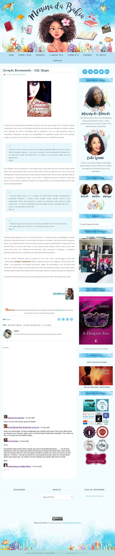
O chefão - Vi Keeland (96, 237)
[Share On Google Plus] (71, 319)
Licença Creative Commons (71, 523)
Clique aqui (59, 310)
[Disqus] (39, 384)
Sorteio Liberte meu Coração (97, 362)
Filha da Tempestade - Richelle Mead (97, 387)
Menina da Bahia (61, 553)
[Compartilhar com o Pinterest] (67, 319)
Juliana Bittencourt (32, 325)
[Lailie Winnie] (96, 160)
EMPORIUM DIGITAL (83, 553)
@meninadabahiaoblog (94, 496)
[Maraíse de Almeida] (96, 115)
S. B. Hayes (46, 325)
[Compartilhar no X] (63, 319)
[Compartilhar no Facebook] (59, 319)
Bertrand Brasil (15, 325)
